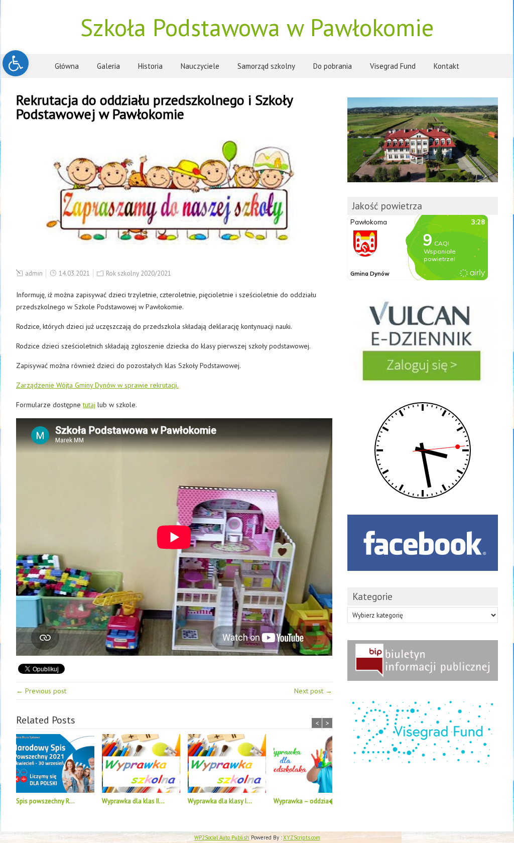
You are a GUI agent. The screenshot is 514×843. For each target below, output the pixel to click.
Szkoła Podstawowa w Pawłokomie (257, 27)
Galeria (108, 66)
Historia (150, 66)
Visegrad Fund (393, 66)
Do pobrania (332, 66)
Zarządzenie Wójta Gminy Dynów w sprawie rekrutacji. (97, 385)
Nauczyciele (200, 66)
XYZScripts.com (301, 837)
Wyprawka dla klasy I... (220, 801)
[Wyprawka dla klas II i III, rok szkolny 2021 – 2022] (145, 765)
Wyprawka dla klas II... (133, 801)
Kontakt (446, 66)
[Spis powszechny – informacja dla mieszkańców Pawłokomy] (59, 765)
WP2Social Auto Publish (221, 837)
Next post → (313, 690)
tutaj (89, 404)
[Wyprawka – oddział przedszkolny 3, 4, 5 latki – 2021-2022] (316, 765)
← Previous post (41, 690)
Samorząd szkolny (266, 66)
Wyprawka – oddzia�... (307, 801)
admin (34, 273)
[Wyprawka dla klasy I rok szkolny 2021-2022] (231, 765)
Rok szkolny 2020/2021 (138, 273)
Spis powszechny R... (45, 801)
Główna (67, 66)
